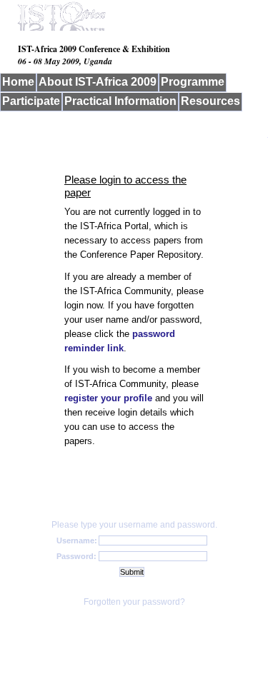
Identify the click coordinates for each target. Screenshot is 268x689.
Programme (192, 82)
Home (18, 82)
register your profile (108, 398)
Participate (31, 101)
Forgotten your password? (134, 602)
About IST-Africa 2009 (98, 82)
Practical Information (120, 101)
